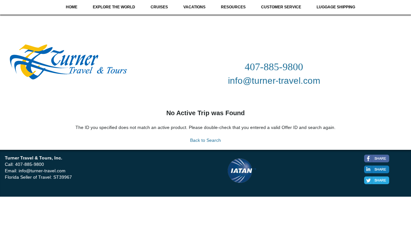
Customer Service (281, 7)
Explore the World (114, 7)
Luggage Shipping (336, 7)
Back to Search (205, 140)
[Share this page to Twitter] (376, 180)
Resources (233, 7)
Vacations (194, 7)
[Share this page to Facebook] (376, 158)
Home (71, 7)
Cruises (159, 7)
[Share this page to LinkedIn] (376, 169)
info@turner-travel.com (42, 170)
